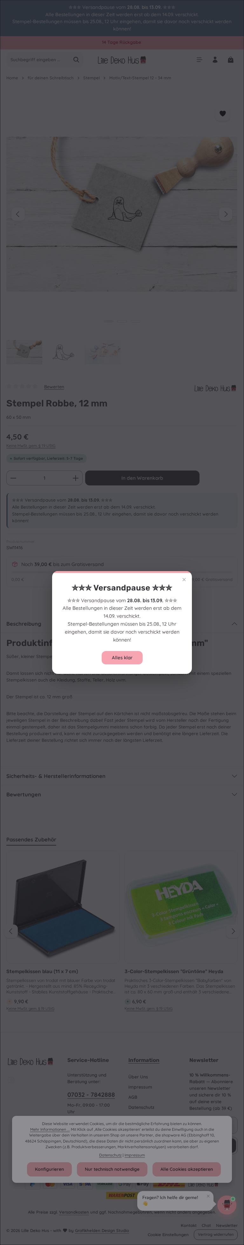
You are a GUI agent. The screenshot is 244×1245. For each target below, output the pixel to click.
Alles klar (122, 658)
